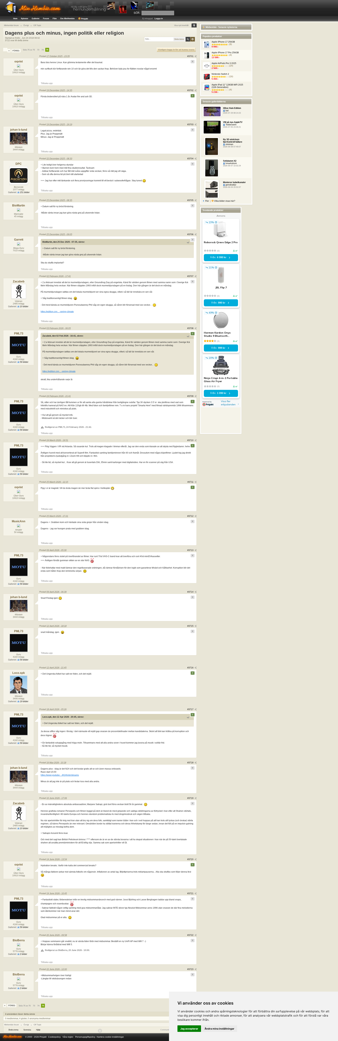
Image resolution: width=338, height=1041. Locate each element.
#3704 (190, 158)
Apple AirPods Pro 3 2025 (224, 63)
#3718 (190, 762)
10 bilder (23, 306)
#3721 (190, 893)
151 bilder (24, 192)
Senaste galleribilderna (214, 101)
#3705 (190, 200)
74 (43, 50)
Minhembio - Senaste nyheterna (221, 27)
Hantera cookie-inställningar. (110, 1037)
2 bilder (23, 954)
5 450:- (215, 79)
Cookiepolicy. (54, 1037)
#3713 (190, 550)
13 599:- (216, 57)
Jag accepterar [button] (189, 1028)
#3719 (190, 798)
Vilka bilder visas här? (224, 201)
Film (55, 18)
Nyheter (24, 18)
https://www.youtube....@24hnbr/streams (60, 775)
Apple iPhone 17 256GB (223, 42)
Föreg (16, 51)
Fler (207, 201)
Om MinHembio (67, 18)
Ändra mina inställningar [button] (219, 1028)
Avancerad (192, 39)
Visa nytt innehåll (181, 25)
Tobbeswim (230, 124)
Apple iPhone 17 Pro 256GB (225, 52)
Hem (15, 18)
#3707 (190, 276)
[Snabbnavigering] (194, 25)
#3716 (190, 667)
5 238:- (215, 92)
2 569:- (215, 68)
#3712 (190, 516)
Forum (46, 18)
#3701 (190, 56)
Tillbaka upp (47, 83)
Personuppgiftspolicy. (85, 1037)
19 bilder (23, 701)
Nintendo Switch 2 (220, 74)
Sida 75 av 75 (29, 50)
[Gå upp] (100, 1031)
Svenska (27, 1030)
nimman (229, 144)
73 (38, 50)
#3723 (190, 969)
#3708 (190, 328)
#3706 (190, 234)
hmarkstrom (231, 163)
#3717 (190, 709)
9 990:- (215, 47)
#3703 (190, 124)
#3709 (190, 396)
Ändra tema (13, 1030)
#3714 (190, 592)
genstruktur (230, 185)
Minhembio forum (11, 1025)
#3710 (190, 440)
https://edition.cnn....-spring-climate (57, 311)
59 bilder (23, 362)
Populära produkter (212, 36)
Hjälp (38, 1030)
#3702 (190, 90)
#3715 (190, 626)
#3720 (190, 859)
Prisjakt (84, 19)
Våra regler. (68, 1037)
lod (227, 110)
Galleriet (35, 18)
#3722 (190, 935)
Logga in (159, 18)
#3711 (190, 482)
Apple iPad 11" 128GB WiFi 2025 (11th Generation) (227, 86)
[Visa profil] (4, 49)
